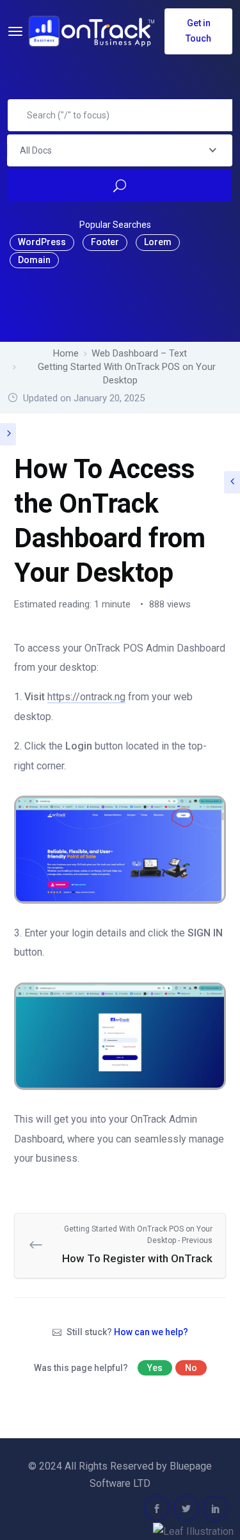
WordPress (42, 242)
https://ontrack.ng (86, 697)
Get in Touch (198, 31)
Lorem (158, 242)
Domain (34, 260)
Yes (155, 1368)
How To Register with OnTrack (137, 1244)
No (191, 1368)
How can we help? (151, 1332)
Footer (105, 242)
